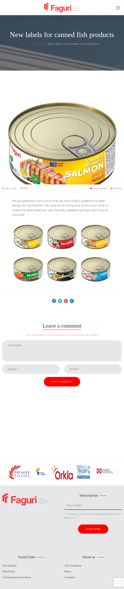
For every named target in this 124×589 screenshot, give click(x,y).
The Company (72, 565)
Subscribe (93, 529)
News (24, 188)
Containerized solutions (16, 577)
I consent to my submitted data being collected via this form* (92, 516)
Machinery (8, 571)
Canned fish (9, 565)
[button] (6, 472)
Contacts (69, 577)
